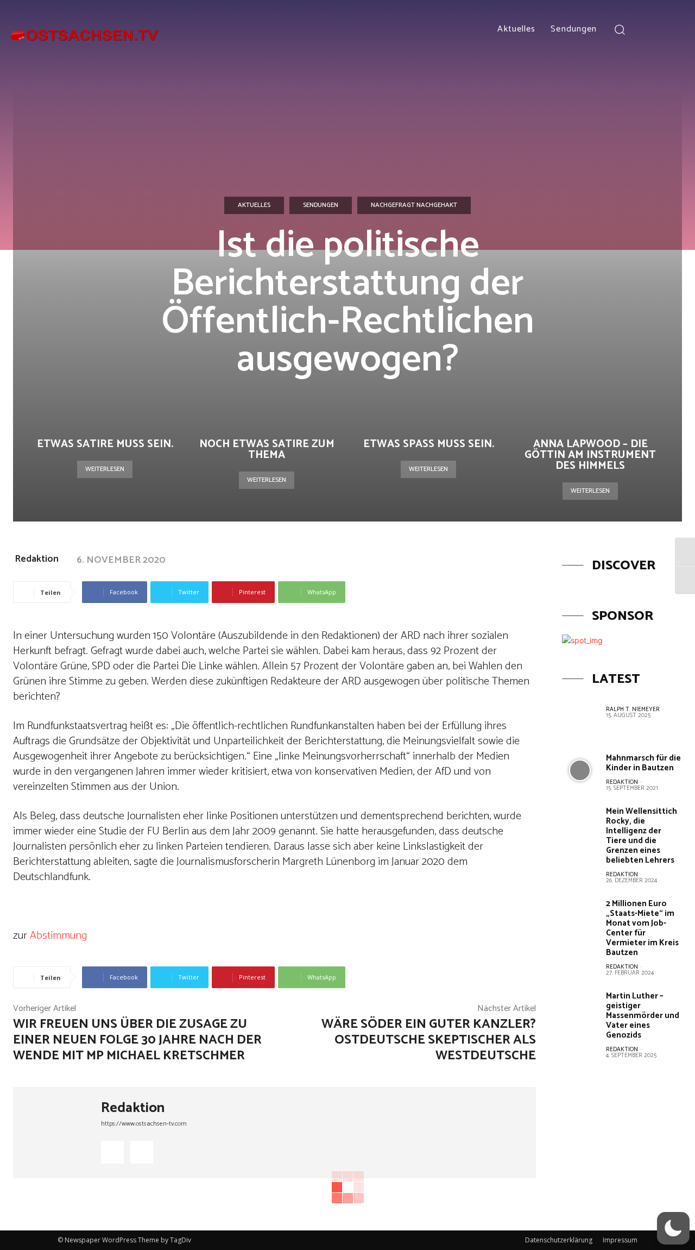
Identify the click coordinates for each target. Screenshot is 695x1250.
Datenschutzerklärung (558, 1240)
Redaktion (37, 559)
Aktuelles (254, 205)
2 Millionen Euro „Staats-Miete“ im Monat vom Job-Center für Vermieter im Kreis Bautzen (642, 928)
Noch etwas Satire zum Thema (266, 449)
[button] (619, 29)
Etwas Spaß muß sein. (428, 444)
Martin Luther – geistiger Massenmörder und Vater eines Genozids (642, 1015)
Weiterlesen (104, 469)
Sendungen (320, 205)
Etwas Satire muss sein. (105, 444)
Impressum (620, 1240)
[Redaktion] (57, 1132)
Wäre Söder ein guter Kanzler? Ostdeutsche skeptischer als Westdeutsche (428, 1040)
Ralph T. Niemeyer (633, 709)
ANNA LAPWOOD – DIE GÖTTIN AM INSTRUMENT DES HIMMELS (590, 455)
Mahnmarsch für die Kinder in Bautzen (643, 763)
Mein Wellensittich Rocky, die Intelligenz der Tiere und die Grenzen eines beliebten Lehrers (641, 836)
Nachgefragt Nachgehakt (414, 205)
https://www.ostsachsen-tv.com (144, 1124)
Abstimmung (58, 936)
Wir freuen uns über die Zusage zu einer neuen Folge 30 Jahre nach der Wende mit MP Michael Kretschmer (137, 1040)
